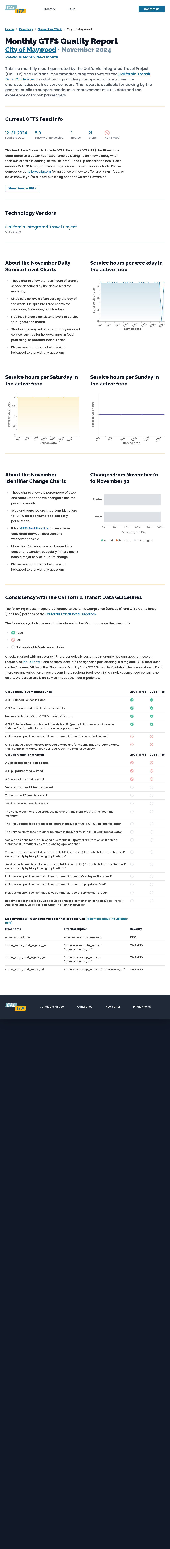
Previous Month (20, 57)
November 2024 (50, 29)
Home (9, 29)
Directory (49, 9)
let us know (31, 662)
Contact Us (151, 9)
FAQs (71, 9)
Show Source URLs (22, 188)
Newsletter (113, 1007)
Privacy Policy (142, 1007)
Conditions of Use (52, 1007)
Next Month (47, 57)
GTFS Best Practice (34, 528)
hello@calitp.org (39, 171)
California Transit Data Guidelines (70, 614)
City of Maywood (30, 49)
